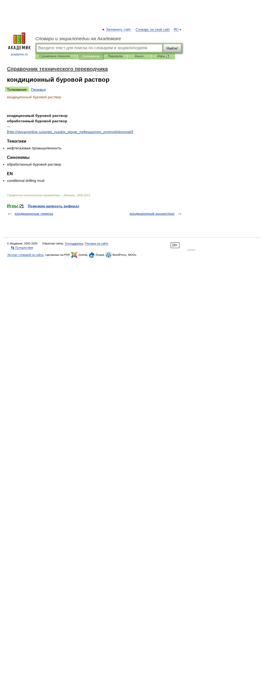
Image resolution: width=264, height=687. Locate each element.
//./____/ (70, 132)
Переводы (115, 56)
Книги (139, 56)
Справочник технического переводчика (56, 56)
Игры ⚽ (163, 56)
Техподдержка (74, 243)
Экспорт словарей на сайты (25, 254)
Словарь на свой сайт (153, 29)
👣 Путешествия (22, 247)
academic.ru (19, 54)
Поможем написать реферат (53, 206)
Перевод (38, 89)
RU (176, 29)
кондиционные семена (34, 213)
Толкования (90, 56)
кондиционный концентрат (152, 213)
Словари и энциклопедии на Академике (78, 38)
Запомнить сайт (118, 29)
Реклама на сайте (96, 243)
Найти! (172, 48)
